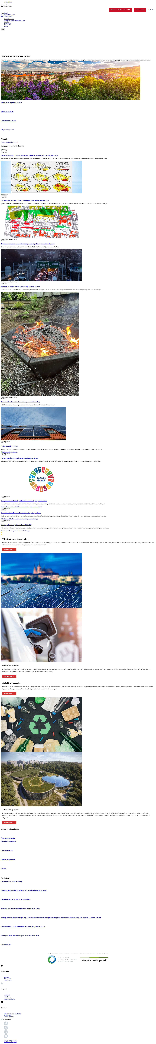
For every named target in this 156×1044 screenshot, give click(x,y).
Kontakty (6, 977)
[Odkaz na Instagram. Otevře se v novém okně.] (6, 1029)
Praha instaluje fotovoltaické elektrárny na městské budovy (20, 402)
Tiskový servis (7, 980)
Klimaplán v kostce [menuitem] (9, 19)
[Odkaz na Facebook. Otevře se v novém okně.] (6, 1025)
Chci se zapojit (140, 9)
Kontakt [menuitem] (6, 26)
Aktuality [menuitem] (6, 22)
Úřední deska (7, 997)
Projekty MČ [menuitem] (7, 25)
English (6, 13)
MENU (2, 29)
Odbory (6, 996)
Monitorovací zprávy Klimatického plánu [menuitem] (14, 20)
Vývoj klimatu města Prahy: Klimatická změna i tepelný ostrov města (24, 501)
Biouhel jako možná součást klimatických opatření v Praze (20, 286)
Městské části (7, 1015)
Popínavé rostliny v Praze (9, 446)
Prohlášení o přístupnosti (10, 1042)
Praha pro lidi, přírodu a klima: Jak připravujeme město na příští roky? (25, 200)
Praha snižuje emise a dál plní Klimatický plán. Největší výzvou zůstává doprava (27, 244)
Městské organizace (9, 1016)
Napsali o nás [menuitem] (7, 23)
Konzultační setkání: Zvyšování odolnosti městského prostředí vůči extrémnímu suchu (29, 155)
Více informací (8, 549)
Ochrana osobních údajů (10, 1040)
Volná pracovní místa (9, 999)
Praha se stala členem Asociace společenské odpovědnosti (19, 458)
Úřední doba (7, 995)
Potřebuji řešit (7, 978)
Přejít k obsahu (8, 2)
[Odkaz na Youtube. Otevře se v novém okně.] (6, 1037)
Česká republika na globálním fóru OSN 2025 (16, 525)
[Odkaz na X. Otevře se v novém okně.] (6, 1033)
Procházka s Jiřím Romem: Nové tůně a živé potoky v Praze (21, 513)
